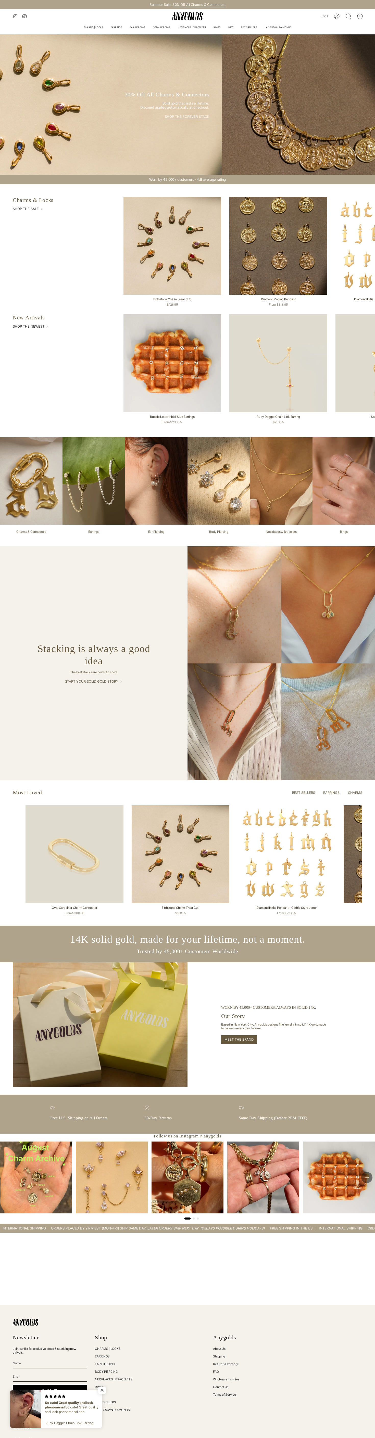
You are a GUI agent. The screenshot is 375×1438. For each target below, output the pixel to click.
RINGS (99, 1387)
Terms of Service (224, 1394)
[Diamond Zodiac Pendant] (278, 246)
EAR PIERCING (105, 1364)
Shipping (219, 1356)
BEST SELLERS (105, 1402)
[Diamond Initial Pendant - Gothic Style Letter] (286, 854)
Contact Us (220, 1387)
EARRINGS (102, 1356)
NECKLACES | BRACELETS (113, 1379)
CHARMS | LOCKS (107, 1349)
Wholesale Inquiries (226, 1379)
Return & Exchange (226, 1364)
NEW (98, 1394)
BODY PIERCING (106, 1372)
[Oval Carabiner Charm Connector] (74, 854)
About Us (219, 1349)
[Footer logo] (25, 1322)
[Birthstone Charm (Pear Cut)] (172, 246)
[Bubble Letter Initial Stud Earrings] (172, 363)
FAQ (216, 1372)
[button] (93, 27)
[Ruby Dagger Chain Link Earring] (278, 363)
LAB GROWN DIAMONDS (112, 1410)
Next (367, 854)
